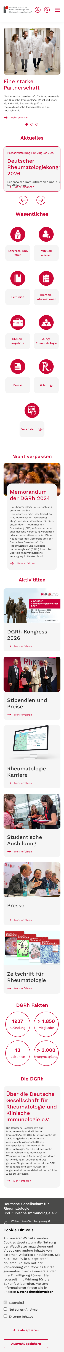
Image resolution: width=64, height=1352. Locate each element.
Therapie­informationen (46, 297)
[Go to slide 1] (26, 124)
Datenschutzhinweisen (35, 1292)
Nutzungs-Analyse (23, 1309)
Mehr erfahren (19, 117)
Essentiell (16, 1302)
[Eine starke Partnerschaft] (32, 51)
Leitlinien (17, 297)
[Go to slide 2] (31, 124)
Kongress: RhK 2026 (18, 253)
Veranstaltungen (32, 429)
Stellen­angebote (17, 341)
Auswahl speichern (26, 1343)
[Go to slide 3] (36, 124)
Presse (17, 385)
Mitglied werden (46, 253)
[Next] (40, 200)
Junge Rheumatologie (46, 341)
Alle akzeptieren (26, 1330)
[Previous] (23, 200)
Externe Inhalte (21, 1316)
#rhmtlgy (46, 385)
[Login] (38, 10)
